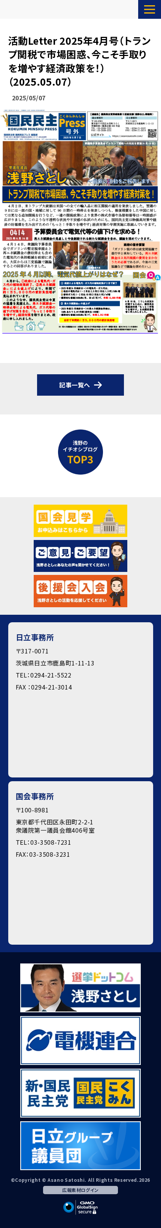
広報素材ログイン (80, 1190)
